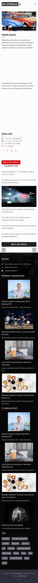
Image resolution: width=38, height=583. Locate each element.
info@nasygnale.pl (11, 271)
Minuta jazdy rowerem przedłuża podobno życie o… (19, 338)
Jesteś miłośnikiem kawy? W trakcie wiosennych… (18, 470)
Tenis (23, 553)
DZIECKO (6, 543)
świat (26, 558)
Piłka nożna (6, 553)
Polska (16, 553)
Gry (4, 548)
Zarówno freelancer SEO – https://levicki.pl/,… (17, 307)
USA (30, 553)
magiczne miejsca (24, 548)
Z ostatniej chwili (15, 558)
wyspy (5, 558)
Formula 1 (25, 543)
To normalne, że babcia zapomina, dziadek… (16, 528)
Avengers (6, 538)
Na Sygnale (18, 573)
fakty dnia (15, 543)
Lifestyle (11, 548)
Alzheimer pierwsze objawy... (13, 525)
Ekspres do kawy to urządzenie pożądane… (16, 500)
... (19, 205)
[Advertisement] (19, 65)
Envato (11, 146)
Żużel (4, 563)
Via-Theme (22, 576)
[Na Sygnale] (11, 4)
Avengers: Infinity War (20, 538)
